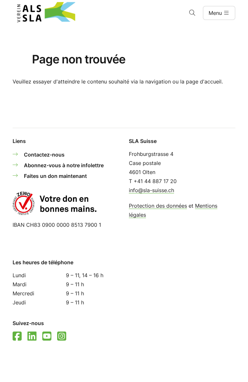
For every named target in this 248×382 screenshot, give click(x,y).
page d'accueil (204, 81)
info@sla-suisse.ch (151, 190)
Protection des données (158, 205)
